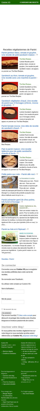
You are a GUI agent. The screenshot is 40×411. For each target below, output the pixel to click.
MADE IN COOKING (26, 233)
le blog (25, 362)
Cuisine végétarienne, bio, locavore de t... (27, 207)
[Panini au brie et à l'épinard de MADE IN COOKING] (10, 237)
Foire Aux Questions (9, 382)
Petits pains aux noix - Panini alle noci (18, 174)
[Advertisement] (20, 26)
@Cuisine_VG (32, 362)
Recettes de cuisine (28, 376)
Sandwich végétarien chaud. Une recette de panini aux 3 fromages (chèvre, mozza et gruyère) (20, 103)
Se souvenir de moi (10, 309)
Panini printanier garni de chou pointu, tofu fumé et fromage (18, 201)
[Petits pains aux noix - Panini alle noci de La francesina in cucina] (10, 182)
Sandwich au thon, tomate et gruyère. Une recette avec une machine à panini (19, 77)
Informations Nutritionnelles (6, 397)
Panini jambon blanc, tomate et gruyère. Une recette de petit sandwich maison (19, 54)
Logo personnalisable (9, 384)
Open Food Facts (8, 402)
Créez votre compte (25, 315)
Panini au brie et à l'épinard (13, 229)
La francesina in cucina (26, 178)
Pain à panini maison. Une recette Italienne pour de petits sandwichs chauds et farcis (16, 151)
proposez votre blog (30, 335)
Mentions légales (8, 351)
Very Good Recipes (28, 393)
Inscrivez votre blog (8, 376)
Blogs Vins (26, 380)
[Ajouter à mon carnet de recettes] (37, 55)
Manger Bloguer (7, 393)
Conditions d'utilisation (9, 353)
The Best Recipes (25, 59)
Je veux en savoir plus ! (29, 351)
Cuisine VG (6, 2)
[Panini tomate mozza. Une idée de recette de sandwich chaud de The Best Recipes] (10, 136)
